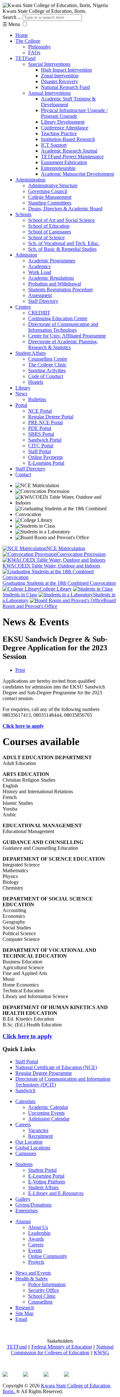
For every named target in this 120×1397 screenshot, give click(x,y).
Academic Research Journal (69, 151)
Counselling (40, 1302)
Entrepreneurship (58, 168)
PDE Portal (39, 428)
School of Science (46, 237)
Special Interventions (49, 64)
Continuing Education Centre (57, 318)
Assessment (40, 295)
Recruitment (40, 1136)
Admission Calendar (48, 1118)
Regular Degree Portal (50, 416)
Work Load (39, 272)
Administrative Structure (52, 185)
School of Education (48, 226)
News (21, 393)
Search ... (12, 17)
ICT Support (54, 145)
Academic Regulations (51, 278)
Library (22, 388)
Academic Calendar (48, 1107)
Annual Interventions (49, 93)
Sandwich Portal (44, 440)
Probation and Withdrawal (54, 283)
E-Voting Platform (46, 1181)
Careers (23, 1124)
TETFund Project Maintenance (72, 156)
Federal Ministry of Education (61, 1346)
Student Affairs (30, 353)
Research (24, 1307)
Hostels (35, 382)
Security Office (43, 1290)
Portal (21, 405)
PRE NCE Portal (45, 422)
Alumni (23, 1221)
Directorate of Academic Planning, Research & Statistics (63, 344)
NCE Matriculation (65, 548)
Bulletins (37, 399)
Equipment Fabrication (64, 162)
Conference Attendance (64, 127)
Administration (30, 179)
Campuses (25, 1153)
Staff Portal (39, 451)
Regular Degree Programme (43, 1073)
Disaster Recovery (59, 81)
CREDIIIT (39, 312)
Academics (39, 266)
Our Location (29, 1142)
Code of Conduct (45, 376)
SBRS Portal (41, 434)
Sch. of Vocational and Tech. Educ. (64, 243)
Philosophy (39, 46)
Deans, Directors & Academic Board (65, 208)
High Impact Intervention (66, 70)
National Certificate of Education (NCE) (56, 1067)
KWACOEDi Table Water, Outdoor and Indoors (51, 565)
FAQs (34, 52)
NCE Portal (40, 411)
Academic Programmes (51, 260)
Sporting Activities (47, 370)
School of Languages (49, 231)
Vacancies (38, 1130)
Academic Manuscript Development (77, 174)
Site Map (24, 1313)
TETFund (25, 58)
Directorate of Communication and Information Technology (63, 327)
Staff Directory (43, 301)
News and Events (33, 1273)
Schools (23, 214)
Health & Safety (31, 1278)
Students (24, 1164)
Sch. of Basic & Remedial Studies (62, 249)
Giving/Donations (33, 1205)
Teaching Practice (59, 133)
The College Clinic (47, 364)
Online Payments (45, 457)
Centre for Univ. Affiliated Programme (67, 335)
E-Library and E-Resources (56, 1193)
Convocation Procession (81, 554)
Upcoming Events (46, 1113)
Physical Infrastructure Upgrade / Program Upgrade (74, 113)
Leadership (39, 1233)
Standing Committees (49, 203)
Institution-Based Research (68, 139)
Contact (23, 474)
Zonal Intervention (59, 75)
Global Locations (32, 1147)
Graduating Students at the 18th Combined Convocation (59, 583)
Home (21, 35)
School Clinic (42, 1296)
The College (27, 41)
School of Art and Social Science (61, 220)
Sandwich (25, 1090)
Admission (26, 255)
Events (35, 1250)
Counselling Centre (47, 359)
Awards (36, 1239)
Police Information (47, 1284)
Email (21, 1319)
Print (20, 670)
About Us (38, 1227)
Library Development (62, 122)
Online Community (47, 1256)
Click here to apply (23, 726)
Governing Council (47, 191)
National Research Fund (65, 87)
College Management (49, 197)
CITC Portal (40, 445)
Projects (36, 1262)
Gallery (22, 1199)
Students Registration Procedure (60, 289)
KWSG (101, 1352)
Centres (23, 307)
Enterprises (26, 1210)
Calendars (25, 1101)
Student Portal (42, 1170)
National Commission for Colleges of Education (62, 1349)
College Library (56, 589)
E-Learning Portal (46, 463)
